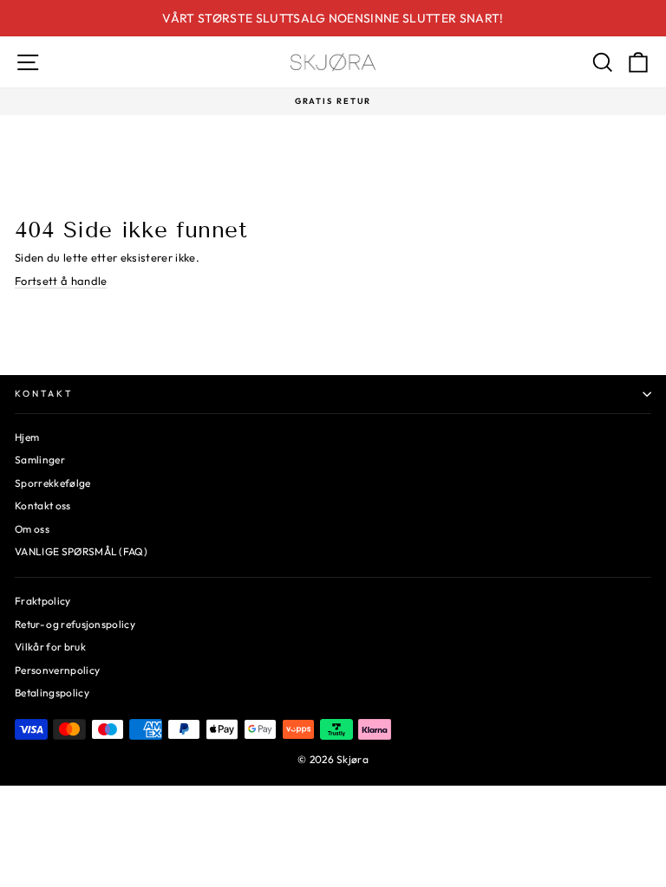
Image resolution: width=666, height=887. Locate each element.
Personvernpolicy (57, 670)
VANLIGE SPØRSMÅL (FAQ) (81, 551)
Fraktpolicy (43, 600)
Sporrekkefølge (53, 482)
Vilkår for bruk (50, 646)
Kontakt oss (43, 505)
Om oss (32, 528)
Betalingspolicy (52, 692)
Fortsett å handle (61, 281)
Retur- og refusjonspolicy (75, 624)
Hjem (27, 437)
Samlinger (40, 459)
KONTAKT (44, 393)
